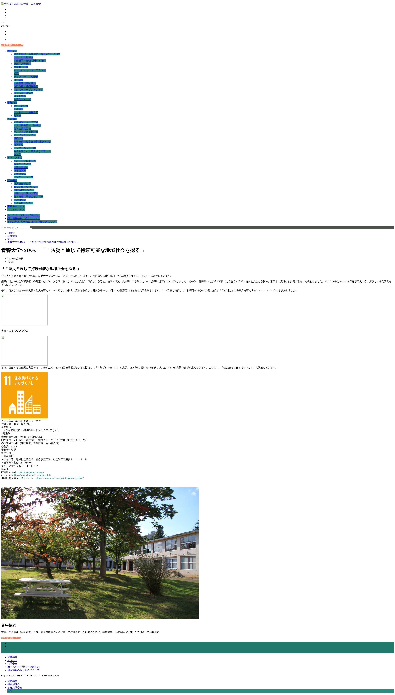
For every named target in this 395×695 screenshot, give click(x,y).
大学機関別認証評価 (25, 83)
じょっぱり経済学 (23, 93)
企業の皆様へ (21, 167)
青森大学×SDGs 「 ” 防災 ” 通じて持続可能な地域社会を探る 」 (43, 242)
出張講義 (18, 80)
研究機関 (12, 180)
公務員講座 (20, 170)
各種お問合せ (14, 687)
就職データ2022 (22, 164)
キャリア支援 (14, 157)
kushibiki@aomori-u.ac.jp (31, 472)
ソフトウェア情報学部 (26, 112)
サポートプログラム (25, 161)
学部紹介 (12, 102)
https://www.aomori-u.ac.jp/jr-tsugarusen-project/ (60, 478)
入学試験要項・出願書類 (27, 125)
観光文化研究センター (26, 187)
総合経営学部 (21, 106)
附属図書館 (20, 96)
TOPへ (11, 690)
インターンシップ (23, 177)
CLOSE (5, 26)
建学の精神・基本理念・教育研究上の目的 (37, 54)
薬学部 (17, 115)
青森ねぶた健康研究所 (26, 193)
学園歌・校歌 (21, 67)
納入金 (17, 154)
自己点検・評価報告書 (26, 86)
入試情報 (12, 119)
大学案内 (12, 51)
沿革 (16, 73)
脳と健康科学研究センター (28, 196)
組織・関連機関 (22, 63)
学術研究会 (20, 200)
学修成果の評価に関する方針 (30, 60)
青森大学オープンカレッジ (28, 89)
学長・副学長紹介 (23, 57)
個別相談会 (13, 684)
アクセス (12, 660)
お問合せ (12, 663)
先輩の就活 (20, 174)
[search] (31, 228)
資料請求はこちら (11, 638)
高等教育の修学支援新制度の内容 (32, 141)
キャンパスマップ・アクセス (30, 70)
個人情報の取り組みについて (23, 218)
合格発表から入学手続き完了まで (32, 151)
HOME (11, 233)
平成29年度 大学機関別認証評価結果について (32, 221)
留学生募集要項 (22, 128)
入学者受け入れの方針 (26, 122)
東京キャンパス (16, 206)
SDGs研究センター (24, 190)
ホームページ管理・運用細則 (23, 215)
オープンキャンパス (25, 135)
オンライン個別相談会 (26, 131)
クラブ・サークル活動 (26, 76)
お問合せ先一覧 (22, 99)
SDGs (10, 239)
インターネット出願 (25, 148)
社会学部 (18, 109)
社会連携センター (23, 203)
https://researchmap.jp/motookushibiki (32, 475)
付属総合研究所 (22, 183)
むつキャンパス (16, 209)
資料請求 (18, 138)
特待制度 (18, 144)
